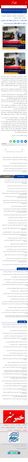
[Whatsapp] (14, 453)
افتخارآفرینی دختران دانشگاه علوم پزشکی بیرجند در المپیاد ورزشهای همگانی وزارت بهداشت (14, 194)
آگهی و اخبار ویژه (20, 16)
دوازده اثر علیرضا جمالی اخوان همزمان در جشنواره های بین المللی (14, 157)
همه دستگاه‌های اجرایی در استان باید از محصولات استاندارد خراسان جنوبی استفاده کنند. (16, 197)
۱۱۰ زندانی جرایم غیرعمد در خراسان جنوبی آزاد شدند (17, 223)
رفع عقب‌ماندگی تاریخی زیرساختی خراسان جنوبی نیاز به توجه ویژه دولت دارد (15, 304)
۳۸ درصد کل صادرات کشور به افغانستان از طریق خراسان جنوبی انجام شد (15, 252)
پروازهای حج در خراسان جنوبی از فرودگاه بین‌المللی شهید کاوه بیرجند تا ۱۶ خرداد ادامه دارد (15, 211)
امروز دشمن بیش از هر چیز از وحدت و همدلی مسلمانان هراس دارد (15, 293)
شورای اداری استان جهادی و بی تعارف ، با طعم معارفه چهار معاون (14, 232)
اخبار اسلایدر (9, 16)
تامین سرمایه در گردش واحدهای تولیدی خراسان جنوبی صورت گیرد (14, 381)
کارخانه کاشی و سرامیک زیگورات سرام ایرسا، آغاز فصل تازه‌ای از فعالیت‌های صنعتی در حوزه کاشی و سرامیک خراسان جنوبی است (16, 316)
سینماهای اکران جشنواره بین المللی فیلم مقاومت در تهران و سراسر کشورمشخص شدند (14, 235)
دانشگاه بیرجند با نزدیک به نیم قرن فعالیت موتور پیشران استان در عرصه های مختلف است (14, 261)
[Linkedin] (9, 453)
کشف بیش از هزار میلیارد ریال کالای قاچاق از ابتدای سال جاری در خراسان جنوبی (15, 203)
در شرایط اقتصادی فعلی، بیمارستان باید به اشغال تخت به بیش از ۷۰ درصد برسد (15, 389)
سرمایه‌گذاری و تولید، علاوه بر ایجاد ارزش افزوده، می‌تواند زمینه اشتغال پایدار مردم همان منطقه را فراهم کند (15, 377)
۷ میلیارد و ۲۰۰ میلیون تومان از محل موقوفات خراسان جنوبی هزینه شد (15, 240)
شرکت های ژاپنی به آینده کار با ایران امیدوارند (18, 244)
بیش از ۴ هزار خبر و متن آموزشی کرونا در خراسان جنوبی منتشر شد (14, 264)
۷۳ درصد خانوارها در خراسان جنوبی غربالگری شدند (17, 217)
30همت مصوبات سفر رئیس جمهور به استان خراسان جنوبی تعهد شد (15, 160)
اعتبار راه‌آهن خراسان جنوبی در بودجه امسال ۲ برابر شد (16, 191)
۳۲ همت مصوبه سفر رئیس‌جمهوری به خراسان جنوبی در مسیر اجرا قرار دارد (15, 386)
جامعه (20, 18)
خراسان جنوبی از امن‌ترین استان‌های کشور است (18, 299)
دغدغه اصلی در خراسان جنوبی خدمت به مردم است (16, 188)
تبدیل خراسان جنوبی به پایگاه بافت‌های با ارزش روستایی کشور (15, 215)
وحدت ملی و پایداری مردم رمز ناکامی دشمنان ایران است (17, 296)
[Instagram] (19, 453)
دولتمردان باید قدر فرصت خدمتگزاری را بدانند (18, 163)
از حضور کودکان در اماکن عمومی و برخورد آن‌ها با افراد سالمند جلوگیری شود (15, 182)
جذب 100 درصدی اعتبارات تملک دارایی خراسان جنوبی (16, 186)
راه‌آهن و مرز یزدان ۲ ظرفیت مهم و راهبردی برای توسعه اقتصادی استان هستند (15, 171)
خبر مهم (16, 18)
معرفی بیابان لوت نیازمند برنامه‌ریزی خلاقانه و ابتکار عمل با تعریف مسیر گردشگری (15, 229)
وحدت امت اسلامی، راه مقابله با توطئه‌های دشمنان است (17, 288)
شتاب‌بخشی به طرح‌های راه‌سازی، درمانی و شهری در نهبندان (15, 383)
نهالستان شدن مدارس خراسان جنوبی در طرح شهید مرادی (15, 180)
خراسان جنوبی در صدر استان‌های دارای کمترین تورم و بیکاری (16, 310)
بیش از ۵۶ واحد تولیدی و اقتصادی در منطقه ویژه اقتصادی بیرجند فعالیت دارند (15, 374)
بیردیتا (17, 448)
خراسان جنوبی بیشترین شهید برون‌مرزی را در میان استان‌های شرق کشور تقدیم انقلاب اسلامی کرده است (14, 396)
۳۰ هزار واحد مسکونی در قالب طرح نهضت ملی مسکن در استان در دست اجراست (14, 313)
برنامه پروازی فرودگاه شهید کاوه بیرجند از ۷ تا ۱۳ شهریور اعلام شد (14, 166)
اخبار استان (14, 16)
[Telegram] (11, 453)
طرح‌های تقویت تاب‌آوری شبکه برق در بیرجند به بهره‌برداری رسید (14, 209)
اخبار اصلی (3, 16)
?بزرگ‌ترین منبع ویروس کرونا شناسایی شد (18, 206)
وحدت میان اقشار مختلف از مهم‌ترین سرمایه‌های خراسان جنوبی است (14, 301)
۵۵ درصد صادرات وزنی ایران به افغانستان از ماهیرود (18, 307)
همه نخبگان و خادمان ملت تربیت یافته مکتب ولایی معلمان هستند (15, 255)
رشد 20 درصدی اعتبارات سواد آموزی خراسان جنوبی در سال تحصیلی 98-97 (14, 225)
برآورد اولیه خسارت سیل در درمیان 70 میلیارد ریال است (16, 249)
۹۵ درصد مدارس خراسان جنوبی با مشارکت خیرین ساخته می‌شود (14, 200)
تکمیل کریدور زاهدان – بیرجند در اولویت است (19, 291)
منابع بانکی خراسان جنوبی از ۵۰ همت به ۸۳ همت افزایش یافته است (15, 399)
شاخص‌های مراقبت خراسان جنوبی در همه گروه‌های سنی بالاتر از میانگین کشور (15, 393)
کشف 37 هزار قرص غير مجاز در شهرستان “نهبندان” (17, 238)
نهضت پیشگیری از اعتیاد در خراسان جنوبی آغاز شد (17, 220)
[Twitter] (16, 453)
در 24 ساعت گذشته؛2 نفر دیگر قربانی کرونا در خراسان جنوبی (15, 246)
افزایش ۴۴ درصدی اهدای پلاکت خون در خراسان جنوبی (16, 258)
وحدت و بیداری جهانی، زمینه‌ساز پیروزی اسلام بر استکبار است (15, 168)
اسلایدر (24, 18)
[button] (25, 141)
